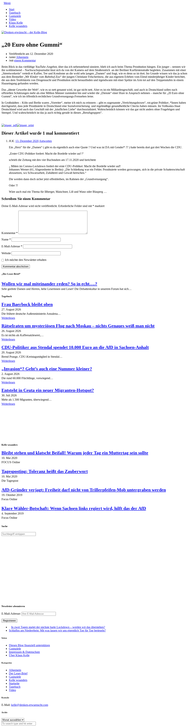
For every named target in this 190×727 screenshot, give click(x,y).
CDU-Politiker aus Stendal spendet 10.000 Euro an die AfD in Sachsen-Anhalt (75, 347)
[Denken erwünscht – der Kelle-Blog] (24, 32)
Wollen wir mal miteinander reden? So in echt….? (49, 283)
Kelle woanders (18, 26)
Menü (7, 3)
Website (6, 253)
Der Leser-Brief (18, 673)
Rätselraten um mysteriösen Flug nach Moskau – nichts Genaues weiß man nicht (78, 325)
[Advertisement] (25, 425)
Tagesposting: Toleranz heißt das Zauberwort (44, 471)
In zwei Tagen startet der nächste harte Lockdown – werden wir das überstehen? (58, 627)
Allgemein (22, 57)
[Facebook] (5, 35)
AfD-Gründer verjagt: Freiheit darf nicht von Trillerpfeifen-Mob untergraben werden (83, 489)
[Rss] (11, 35)
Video (12, 19)
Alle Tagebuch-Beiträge (15, 409)
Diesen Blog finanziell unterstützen (29, 645)
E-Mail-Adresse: (11, 613)
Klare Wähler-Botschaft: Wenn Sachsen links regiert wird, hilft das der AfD (73, 508)
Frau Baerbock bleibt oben (27, 304)
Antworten (45, 141)
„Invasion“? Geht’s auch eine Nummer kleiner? (46, 368)
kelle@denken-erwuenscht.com (29, 704)
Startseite (14, 683)
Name (6, 239)
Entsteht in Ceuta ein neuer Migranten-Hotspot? (47, 390)
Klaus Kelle (16, 22)
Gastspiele (15, 16)
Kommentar (9, 233)
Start (11, 9)
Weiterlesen (8, 318)
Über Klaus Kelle (19, 655)
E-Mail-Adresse (11, 246)
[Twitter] (2, 35)
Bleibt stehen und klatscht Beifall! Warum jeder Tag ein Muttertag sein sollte (74, 452)
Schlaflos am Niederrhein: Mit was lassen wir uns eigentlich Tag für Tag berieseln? (57, 630)
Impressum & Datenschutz (24, 652)
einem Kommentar (25, 60)
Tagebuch (14, 12)
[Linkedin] (8, 35)
